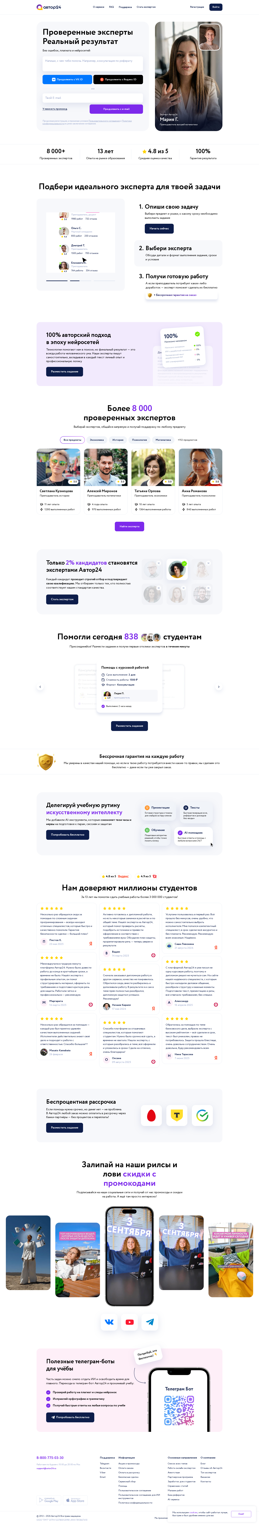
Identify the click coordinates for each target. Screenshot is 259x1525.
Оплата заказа (125, 1468)
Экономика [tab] (97, 440)
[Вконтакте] (109, 1322)
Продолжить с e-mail (116, 109)
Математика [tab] (163, 440)
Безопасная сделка (128, 1477)
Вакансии (205, 1477)
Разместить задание (64, 371)
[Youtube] (129, 1322)
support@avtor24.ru (46, 1468)
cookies (193, 1512)
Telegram (104, 1463)
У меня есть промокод (55, 109)
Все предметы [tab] (72, 440)
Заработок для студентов (181, 1481)
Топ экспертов (208, 1472)
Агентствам (174, 1472)
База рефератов (176, 1495)
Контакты (206, 1481)
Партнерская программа (180, 1477)
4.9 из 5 (146, 876)
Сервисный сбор (127, 1481)
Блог (203, 1463)
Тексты (194, 808)
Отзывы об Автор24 (211, 1468)
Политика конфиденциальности (135, 1503)
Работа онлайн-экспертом (181, 1468)
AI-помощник (193, 833)
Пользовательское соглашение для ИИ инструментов (139, 1496)
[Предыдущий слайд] (40, 686)
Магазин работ (175, 1490)
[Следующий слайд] (218, 686)
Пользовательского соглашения (104, 121)
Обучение (158, 830)
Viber (103, 1472)
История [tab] (117, 440)
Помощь (122, 1486)
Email (103, 1477)
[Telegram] (149, 1322)
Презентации (160, 808)
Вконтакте (105, 1468)
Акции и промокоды (129, 1463)
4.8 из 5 (111, 876)
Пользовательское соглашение (134, 1490)
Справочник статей (178, 1486)
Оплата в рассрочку (129, 1472)
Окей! (241, 1514)
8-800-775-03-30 (50, 1458)
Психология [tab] (139, 440)
